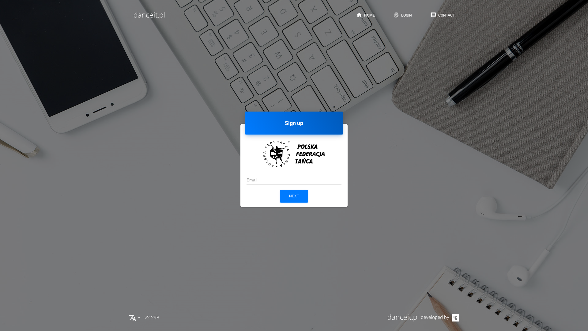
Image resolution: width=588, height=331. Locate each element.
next (294, 196)
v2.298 (152, 318)
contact (442, 15)
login (402, 15)
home (365, 15)
